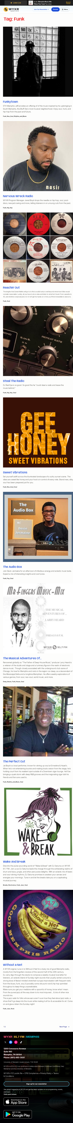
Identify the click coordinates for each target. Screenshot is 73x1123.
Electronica (12, 885)
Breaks (5, 885)
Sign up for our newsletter (36, 1084)
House (18, 681)
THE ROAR (34, 1062)
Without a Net (12, 965)
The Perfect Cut (14, 761)
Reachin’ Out (11, 287)
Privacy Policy (45, 1073)
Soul (8, 301)
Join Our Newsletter (40, 10)
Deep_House (7, 681)
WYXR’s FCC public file (13, 1073)
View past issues (10, 1094)
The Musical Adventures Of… (22, 658)
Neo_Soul (10, 116)
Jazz (22, 885)
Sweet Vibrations (15, 472)
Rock (12, 1008)
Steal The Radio (13, 381)
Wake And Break (14, 861)
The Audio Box (12, 567)
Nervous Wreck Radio (18, 196)
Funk (4, 116)
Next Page (64, 1027)
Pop (8, 578)
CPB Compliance (31, 1073)
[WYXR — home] (12, 9)
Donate (55, 9)
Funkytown (10, 101)
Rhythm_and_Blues (20, 116)
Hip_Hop (9, 208)
